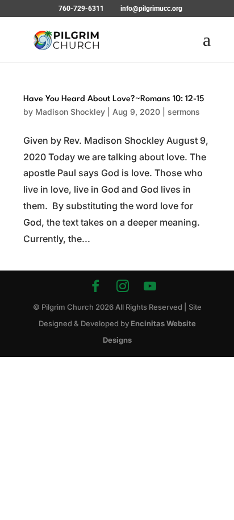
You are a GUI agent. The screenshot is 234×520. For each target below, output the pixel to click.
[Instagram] (122, 286)
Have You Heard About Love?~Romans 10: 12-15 (113, 99)
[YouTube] (150, 286)
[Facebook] (95, 286)
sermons (184, 112)
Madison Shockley (70, 112)
